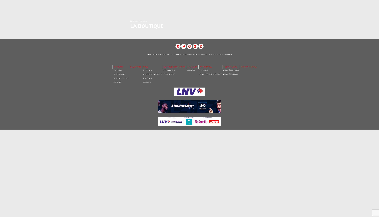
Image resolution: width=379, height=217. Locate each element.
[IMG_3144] (189, 106)
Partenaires (206, 67)
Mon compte (203, 54)
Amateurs (192, 67)
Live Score (147, 82)
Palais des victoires (121, 78)
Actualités (191, 70)
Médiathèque (230, 67)
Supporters (118, 82)
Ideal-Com (229, 54)
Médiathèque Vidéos (230, 74)
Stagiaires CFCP (169, 74)
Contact (197, 54)
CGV (176, 54)
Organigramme (119, 74)
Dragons (118, 67)
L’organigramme (169, 70)
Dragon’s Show (249, 67)
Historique (118, 70)
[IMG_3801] (189, 121)
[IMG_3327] (189, 92)
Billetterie (135, 67)
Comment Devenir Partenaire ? (210, 74)
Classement (147, 78)
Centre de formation (174, 67)
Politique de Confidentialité (186, 54)
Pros (145, 67)
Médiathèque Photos (231, 70)
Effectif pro (147, 70)
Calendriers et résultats (152, 74)
